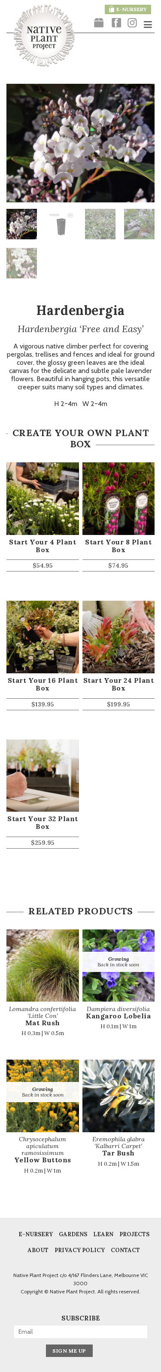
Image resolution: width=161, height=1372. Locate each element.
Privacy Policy (80, 1250)
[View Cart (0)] (98, 23)
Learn (103, 1234)
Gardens (73, 1234)
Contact (125, 1250)
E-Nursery (35, 1234)
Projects (134, 1234)
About (38, 1250)
